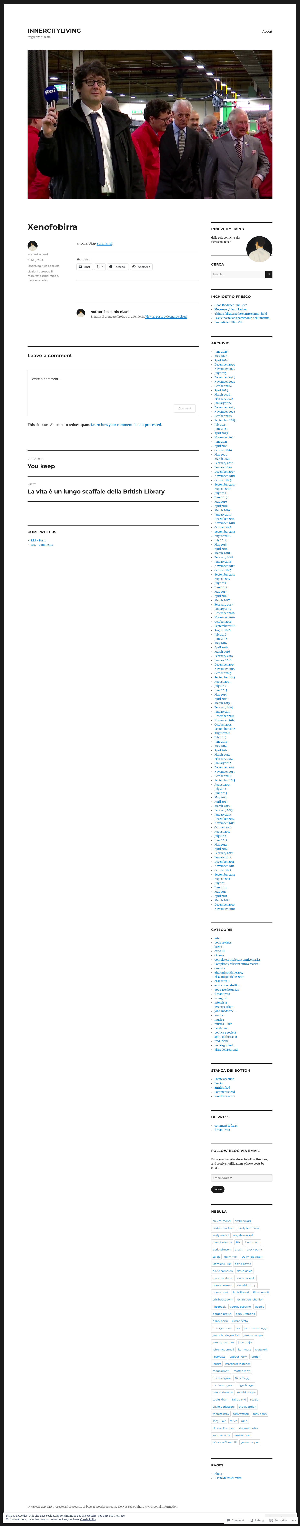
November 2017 (224, 566)
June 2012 (220, 840)
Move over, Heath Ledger (230, 309)
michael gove (222, 1378)
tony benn (260, 1413)
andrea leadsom (223, 1228)
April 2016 (221, 647)
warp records (221, 1435)
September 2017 (224, 574)
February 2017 (223, 604)
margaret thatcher (237, 1363)
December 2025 (224, 364)
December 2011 (224, 862)
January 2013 (222, 814)
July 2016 (220, 634)
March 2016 (222, 652)
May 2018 (220, 544)
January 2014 (222, 763)
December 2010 (224, 904)
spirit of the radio (225, 1037)
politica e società (48, 265)
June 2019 (220, 497)
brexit (218, 947)
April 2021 (221, 446)
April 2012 (221, 849)
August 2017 (222, 579)
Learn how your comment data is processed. (126, 425)
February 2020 (223, 463)
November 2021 (224, 437)
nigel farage (50, 275)
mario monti (221, 1371)
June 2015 (220, 690)
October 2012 (222, 827)
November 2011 (224, 866)
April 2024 (221, 390)
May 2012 (220, 844)
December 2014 (224, 716)
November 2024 (224, 381)
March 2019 (222, 510)
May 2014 (220, 746)
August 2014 (222, 733)
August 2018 (222, 536)
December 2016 (224, 613)
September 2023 (225, 420)
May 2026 (220, 356)
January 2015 (222, 712)
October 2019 (223, 480)
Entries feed (222, 1087)
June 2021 (220, 441)
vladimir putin (248, 1428)
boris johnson (222, 1249)
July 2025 (220, 373)
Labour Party (238, 1356)
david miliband (223, 1278)
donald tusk (221, 1292)
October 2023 (223, 416)
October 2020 (223, 450)
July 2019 (220, 493)
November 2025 (224, 369)
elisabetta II (222, 981)
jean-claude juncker (226, 1335)
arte (217, 938)
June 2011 (220, 887)
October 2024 (223, 386)
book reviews (223, 942)
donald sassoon (223, 1285)
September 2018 (224, 531)
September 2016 (225, 626)
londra (32, 265)
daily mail (231, 1256)
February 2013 (223, 810)
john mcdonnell (224, 1011)
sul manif (104, 243)
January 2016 (222, 660)
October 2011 (222, 870)
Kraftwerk (261, 1349)
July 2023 (220, 424)
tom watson (241, 1413)
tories (233, 1421)
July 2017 (220, 583)
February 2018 (223, 557)
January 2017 (222, 609)
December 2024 (224, 377)
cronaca (219, 968)
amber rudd (243, 1221)
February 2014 (223, 759)
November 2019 (224, 476)
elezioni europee (39, 271)
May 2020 (220, 454)
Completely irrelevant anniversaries (237, 959)
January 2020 (223, 467)
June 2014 (220, 742)
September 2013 (224, 780)
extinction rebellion (227, 985)
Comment (184, 408)
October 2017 (222, 570)
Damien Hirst (222, 1263)
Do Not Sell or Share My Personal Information (148, 1506)
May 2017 (220, 592)
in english (221, 998)
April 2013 (220, 802)
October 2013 (222, 776)
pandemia (220, 1028)
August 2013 (222, 784)
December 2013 (224, 767)
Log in (218, 1083)
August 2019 (222, 489)
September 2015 (224, 677)
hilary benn (220, 1321)
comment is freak (225, 1125)
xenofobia (41, 280)
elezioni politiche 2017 (228, 972)
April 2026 (221, 360)
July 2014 (220, 737)
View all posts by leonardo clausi (166, 316)
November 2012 (224, 823)
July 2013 (220, 789)
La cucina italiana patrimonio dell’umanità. (242, 318)
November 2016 (224, 617)
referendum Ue (223, 1392)
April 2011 (220, 896)
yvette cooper (250, 1442)
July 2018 (220, 540)
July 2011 (220, 883)
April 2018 (221, 549)
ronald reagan (246, 1392)
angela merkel (243, 1235)
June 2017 (220, 587)
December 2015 (224, 664)
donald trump (246, 1285)
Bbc (238, 1242)
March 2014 (222, 754)
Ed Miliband (241, 1292)
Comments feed (224, 1092)
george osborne (240, 1306)
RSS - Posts (38, 540)
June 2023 (220, 429)
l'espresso (219, 1356)
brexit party (254, 1249)
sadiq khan (220, 1399)
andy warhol (221, 1235)
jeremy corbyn (223, 1007)
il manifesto (222, 994)
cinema (219, 955)
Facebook (219, 1306)
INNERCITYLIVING (54, 30)
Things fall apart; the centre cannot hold (240, 314)
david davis (244, 1271)
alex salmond (222, 1221)
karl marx (244, 1349)
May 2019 (220, 501)
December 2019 (224, 471)
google (259, 1306)
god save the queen (226, 989)
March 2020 (222, 459)
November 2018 (224, 523)
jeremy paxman (223, 1342)
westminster (242, 1435)
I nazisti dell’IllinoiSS (228, 322)
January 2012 (222, 857)
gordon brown (222, 1313)
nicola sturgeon (223, 1385)
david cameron (223, 1271)
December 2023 (224, 407)
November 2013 (224, 772)
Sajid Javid (239, 1399)
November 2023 (224, 411)
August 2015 (222, 682)
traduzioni (221, 1041)
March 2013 (222, 806)
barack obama (222, 1242)
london (255, 1356)
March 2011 (221, 900)
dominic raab (246, 1278)
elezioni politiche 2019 (229, 977)
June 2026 (221, 351)
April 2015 (221, 699)
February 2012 (223, 853)
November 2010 (224, 909)
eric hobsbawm (223, 1299)
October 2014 (222, 724)
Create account (224, 1079)
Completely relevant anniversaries (236, 964)
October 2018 (222, 527)
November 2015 (224, 669)
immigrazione (222, 1328)
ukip (31, 280)
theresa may (221, 1413)
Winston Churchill (225, 1442)
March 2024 (222, 394)
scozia (254, 1399)
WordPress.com (224, 1096)
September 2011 (224, 874)
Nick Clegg (242, 1378)
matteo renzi (242, 1371)
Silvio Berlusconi (224, 1406)
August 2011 (222, 879)
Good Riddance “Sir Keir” (231, 305)
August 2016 (222, 630)
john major (245, 1342)
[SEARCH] (268, 274)
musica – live (223, 1024)
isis (238, 1328)
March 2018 (222, 553)
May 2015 (220, 694)
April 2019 (221, 506)
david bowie (243, 1263)
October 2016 (223, 622)
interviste (220, 1002)
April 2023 (221, 433)
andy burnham (249, 1228)
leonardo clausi (38, 254)
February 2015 (223, 707)
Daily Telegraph (252, 1256)
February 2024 (223, 399)
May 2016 (220, 643)
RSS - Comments (42, 545)
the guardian (247, 1406)
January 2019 (222, 514)
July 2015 (220, 686)
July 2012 (220, 836)
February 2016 (223, 656)
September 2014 (224, 729)
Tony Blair (219, 1421)
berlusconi (252, 1242)
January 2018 (222, 561)
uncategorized (223, 1045)
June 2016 (220, 639)
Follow (217, 1189)
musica (219, 1019)
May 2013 (220, 797)
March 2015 (222, 703)
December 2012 (224, 819)
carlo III (219, 951)
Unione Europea (223, 1428)
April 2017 (221, 596)
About (267, 31)
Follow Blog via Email (235, 1151)
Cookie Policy (88, 1519)
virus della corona (226, 1049)
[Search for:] (238, 274)
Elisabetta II (261, 1292)
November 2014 (224, 720)
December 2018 (224, 519)
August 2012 (222, 832)
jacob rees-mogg (255, 1328)
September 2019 (225, 484)
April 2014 (221, 750)
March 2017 (222, 600)
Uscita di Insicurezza (227, 1478)
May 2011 (220, 892)
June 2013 (220, 793)
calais (216, 1256)
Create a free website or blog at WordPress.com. (86, 1506)
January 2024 (223, 403)
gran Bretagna (245, 1313)
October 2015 (222, 673)
